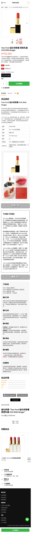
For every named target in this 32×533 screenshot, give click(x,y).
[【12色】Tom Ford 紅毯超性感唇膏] (13, 444)
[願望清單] (22, 435)
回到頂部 (3, 93)
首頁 (2, 7)
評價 (15, 93)
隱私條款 (3, 497)
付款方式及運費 (5, 505)
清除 (2, 78)
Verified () (23, 395)
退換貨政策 (4, 507)
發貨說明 (3, 510)
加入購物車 (19, 83)
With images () (10, 395)
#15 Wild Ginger (6, 75)
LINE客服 (3, 522)
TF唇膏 (5, 7)
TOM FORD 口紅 (5, 108)
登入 (6, 415)
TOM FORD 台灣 (8, 355)
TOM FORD (12, 126)
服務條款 (3, 499)
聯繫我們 (3, 520)
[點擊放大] (15, 23)
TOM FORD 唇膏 (5, 56)
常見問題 (3, 518)
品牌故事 (3, 495)
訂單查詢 (3, 512)
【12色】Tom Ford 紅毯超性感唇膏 (11, 458)
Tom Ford (5, 218)
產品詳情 (10, 93)
